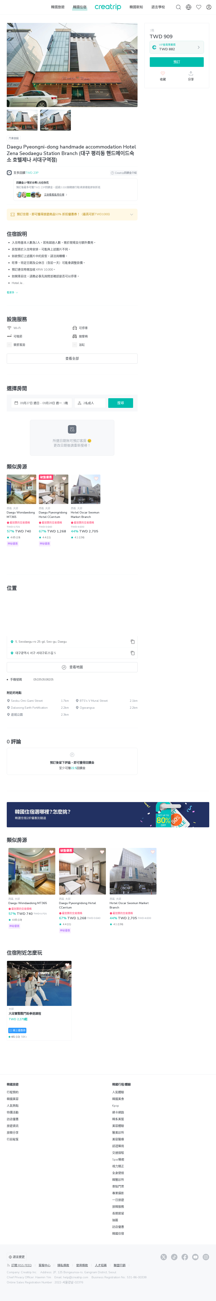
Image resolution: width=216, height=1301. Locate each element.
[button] (72, 214)
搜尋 (120, 403)
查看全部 (72, 358)
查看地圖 (76, 667)
